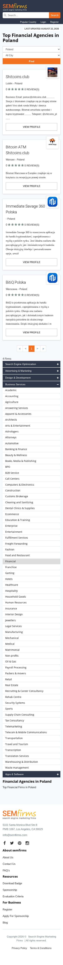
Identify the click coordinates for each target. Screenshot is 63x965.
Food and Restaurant (17, 555)
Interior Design (14, 614)
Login (43, 22)
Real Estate (11, 685)
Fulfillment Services (16, 537)
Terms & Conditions (40, 948)
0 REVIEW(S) (31, 89)
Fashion (9, 549)
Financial (10, 561)
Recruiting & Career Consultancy (24, 691)
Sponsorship (10, 889)
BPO (7, 466)
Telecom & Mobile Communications (26, 732)
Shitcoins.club (17, 77)
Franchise (11, 567)
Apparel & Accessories (18, 413)
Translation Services (17, 756)
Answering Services (16, 408)
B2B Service (12, 472)
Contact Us (9, 863)
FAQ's (6, 870)
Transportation (14, 738)
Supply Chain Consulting (19, 714)
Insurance (11, 608)
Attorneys (10, 437)
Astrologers (12, 431)
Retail (8, 679)
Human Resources (16, 602)
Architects (11, 419)
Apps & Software (14, 774)
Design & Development (18, 377)
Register (54, 22)
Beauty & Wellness (16, 455)
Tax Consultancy (14, 720)
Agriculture (11, 402)
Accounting (11, 396)
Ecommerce (12, 514)
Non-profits (12, 655)
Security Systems (15, 702)
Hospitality (11, 590)
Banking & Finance (16, 449)
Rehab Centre (13, 697)
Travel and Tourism (16, 744)
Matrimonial (12, 649)
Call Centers (12, 478)
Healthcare (11, 584)
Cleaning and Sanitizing (19, 502)
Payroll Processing (15, 667)
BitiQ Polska (16, 282)
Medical (10, 643)
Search (55, 15)
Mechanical (12, 638)
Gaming (9, 573)
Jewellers (10, 620)
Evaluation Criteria (13, 896)
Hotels (9, 579)
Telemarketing (13, 726)
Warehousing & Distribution (21, 761)
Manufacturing (14, 632)
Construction (12, 490)
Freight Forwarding (16, 543)
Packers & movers (15, 673)
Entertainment (13, 531)
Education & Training (17, 520)
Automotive (12, 443)
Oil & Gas (10, 661)
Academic (11, 390)
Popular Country (28, 22)
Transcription (13, 750)
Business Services (15, 384)
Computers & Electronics (19, 484)
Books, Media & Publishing (20, 461)
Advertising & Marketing (18, 370)
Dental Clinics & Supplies (20, 508)
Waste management (17, 767)
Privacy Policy (19, 948)
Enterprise (11, 525)
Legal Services (13, 626)
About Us (8, 857)
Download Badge (12, 883)
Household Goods (15, 596)
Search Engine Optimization (20, 364)
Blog (5, 922)
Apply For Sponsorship (16, 915)
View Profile (31, 126)
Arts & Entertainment (17, 425)
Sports (9, 708)
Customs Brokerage (16, 496)
